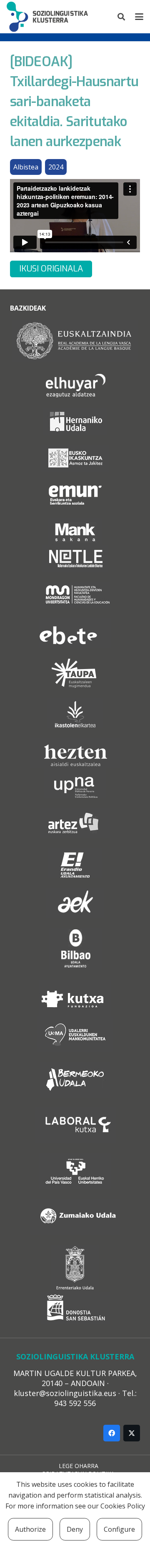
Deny (75, 1529)
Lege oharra (78, 1466)
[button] (121, 16)
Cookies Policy (122, 1506)
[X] (131, 1433)
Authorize (30, 1529)
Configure (119, 1529)
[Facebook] (111, 1433)
